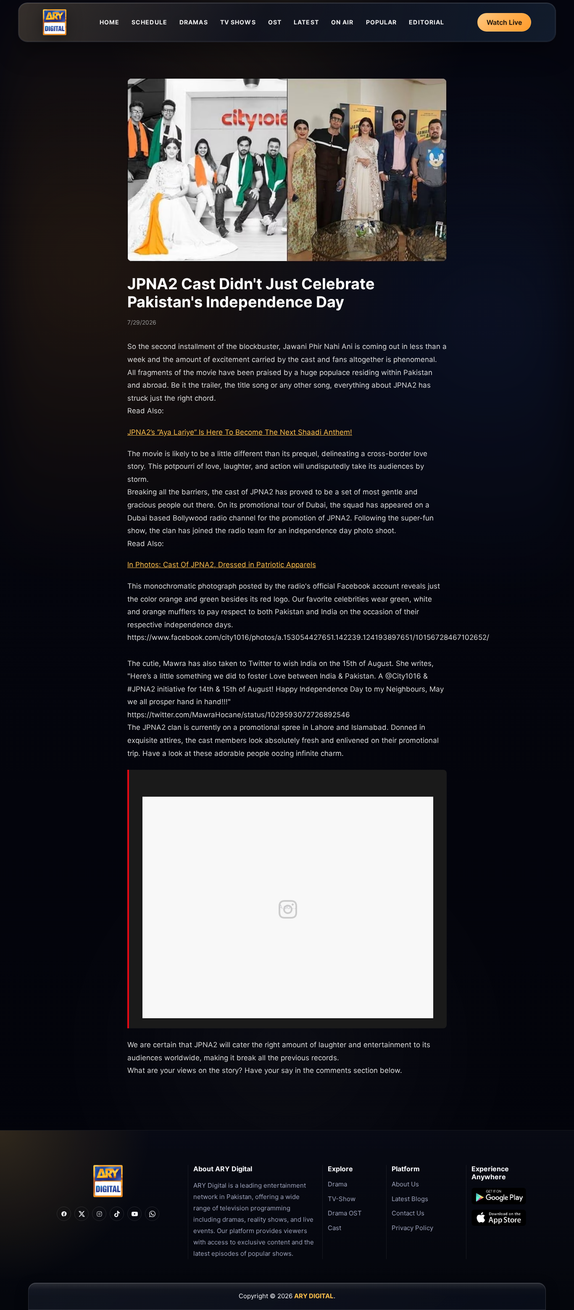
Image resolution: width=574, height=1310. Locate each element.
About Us (405, 1184)
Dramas (193, 22)
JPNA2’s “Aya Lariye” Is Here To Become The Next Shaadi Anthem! (239, 432)
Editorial (426, 22)
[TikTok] (117, 1214)
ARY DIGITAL (314, 1296)
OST (275, 22)
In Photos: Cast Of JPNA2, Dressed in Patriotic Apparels (221, 564)
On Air (342, 22)
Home (109, 22)
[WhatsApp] (152, 1214)
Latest (306, 22)
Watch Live (504, 22)
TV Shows (238, 22)
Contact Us (408, 1213)
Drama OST (345, 1213)
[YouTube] (134, 1214)
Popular (381, 22)
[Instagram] (99, 1214)
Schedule (149, 22)
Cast (334, 1228)
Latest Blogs (410, 1199)
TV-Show (341, 1199)
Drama (337, 1184)
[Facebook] (64, 1214)
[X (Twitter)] (81, 1214)
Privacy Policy (412, 1228)
